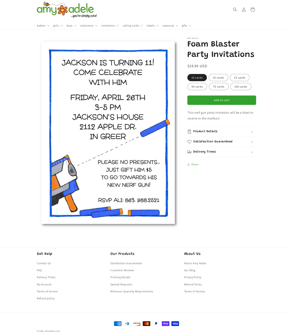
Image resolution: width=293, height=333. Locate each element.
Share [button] (195, 164)
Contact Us (44, 263)
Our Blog (190, 270)
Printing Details (120, 277)
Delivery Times (46, 277)
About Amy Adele (195, 263)
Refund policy (46, 298)
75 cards (218, 86)
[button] (42, 25)
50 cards (197, 86)
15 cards (218, 77)
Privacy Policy (193, 277)
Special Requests (121, 284)
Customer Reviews (122, 270)
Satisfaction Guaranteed (126, 263)
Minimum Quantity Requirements (131, 291)
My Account (44, 284)
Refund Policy (193, 284)
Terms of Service (47, 291)
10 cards (197, 77)
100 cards (240, 86)
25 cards (239, 77)
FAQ (39, 270)
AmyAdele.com (52, 331)
